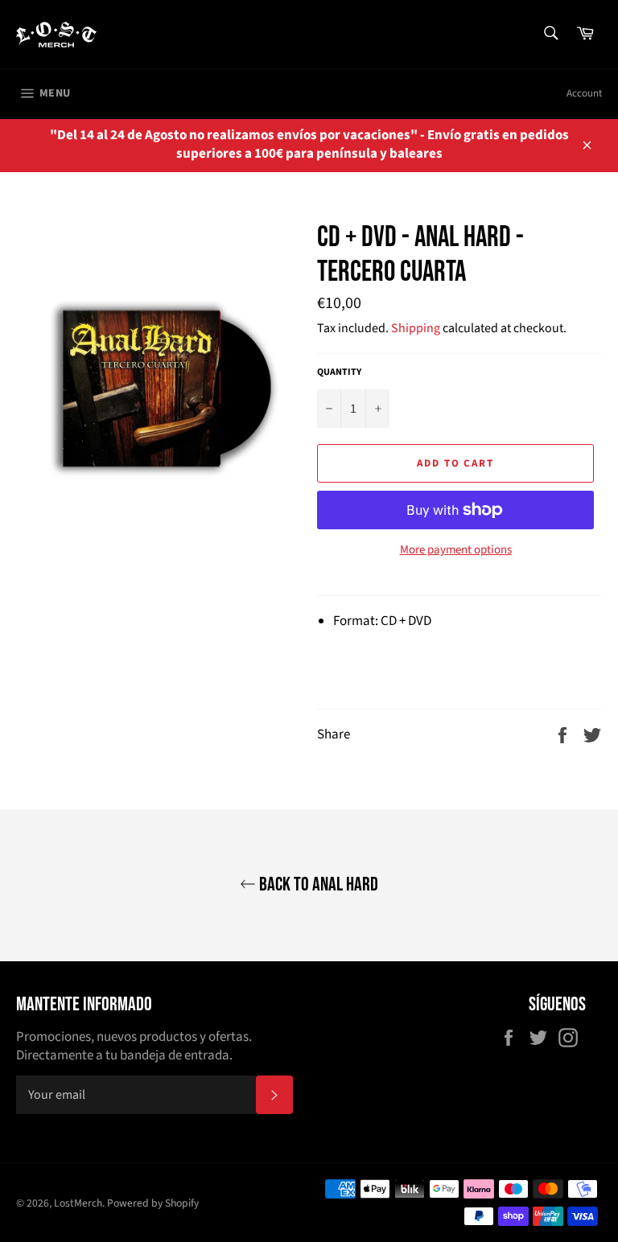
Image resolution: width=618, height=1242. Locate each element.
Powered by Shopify (153, 1203)
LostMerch (78, 1203)
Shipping (415, 328)
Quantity (339, 372)
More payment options (456, 550)
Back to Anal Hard (317, 885)
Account (584, 93)
